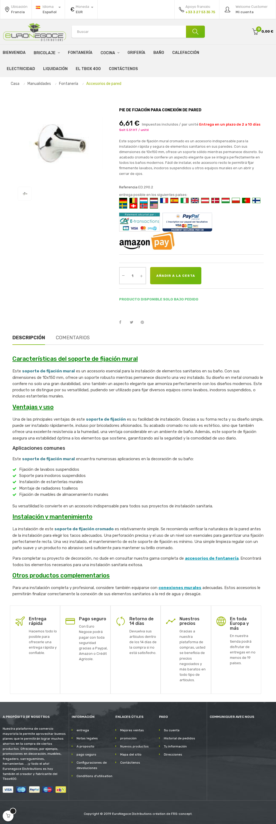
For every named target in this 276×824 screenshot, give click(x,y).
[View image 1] (25, 193)
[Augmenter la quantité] (141, 275)
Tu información (175, 746)
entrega (83, 730)
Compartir (123, 323)
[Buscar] (195, 32)
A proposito (85, 746)
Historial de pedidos (179, 738)
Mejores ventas (132, 730)
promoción (128, 738)
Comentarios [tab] (73, 338)
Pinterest (145, 323)
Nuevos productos (134, 746)
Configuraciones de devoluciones (92, 765)
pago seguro (86, 754)
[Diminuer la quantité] (123, 275)
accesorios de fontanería (212, 558)
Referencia (128, 187)
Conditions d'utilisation (94, 776)
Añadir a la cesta (175, 276)
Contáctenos (130, 762)
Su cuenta (172, 730)
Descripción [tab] (28, 338)
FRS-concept (181, 814)
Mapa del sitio (131, 754)
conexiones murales (179, 587)
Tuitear (134, 323)
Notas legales (87, 738)
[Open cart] (8, 816)
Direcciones (173, 754)
